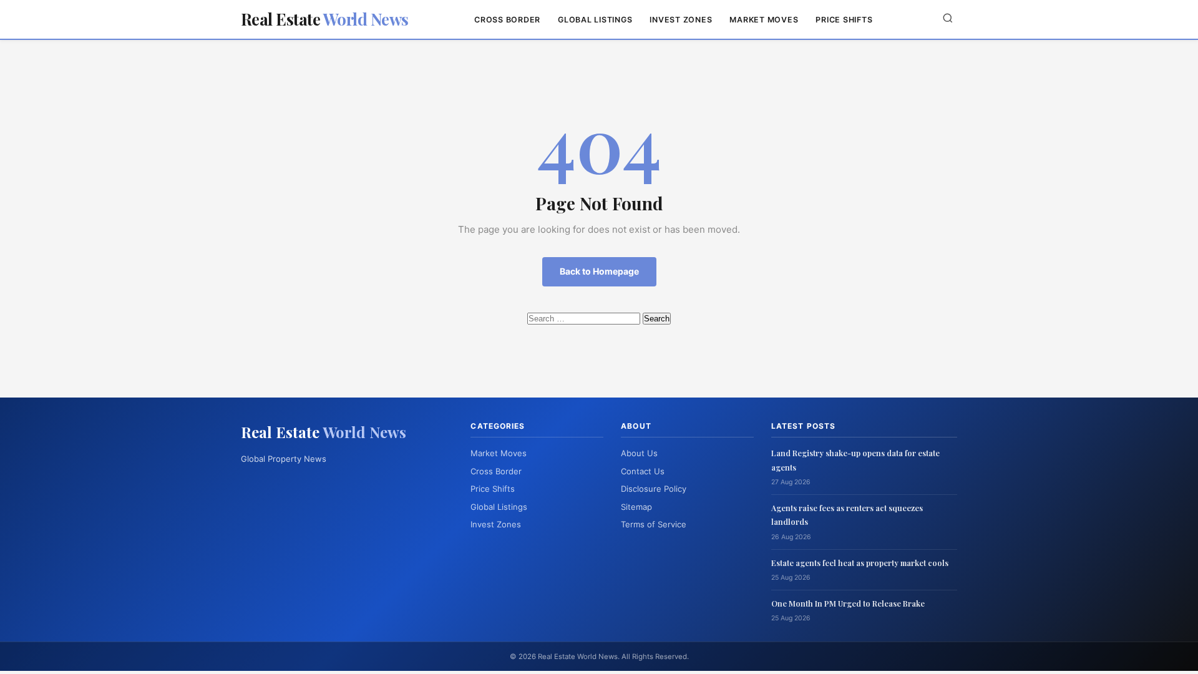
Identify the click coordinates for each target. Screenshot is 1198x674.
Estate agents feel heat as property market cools (859, 562)
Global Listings (595, 19)
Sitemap (636, 507)
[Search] (947, 19)
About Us (639, 453)
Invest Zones (681, 19)
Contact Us (643, 471)
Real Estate (325, 19)
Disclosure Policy (653, 489)
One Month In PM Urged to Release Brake (848, 603)
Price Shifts (844, 19)
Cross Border (507, 19)
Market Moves (763, 19)
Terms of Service (653, 524)
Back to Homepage (599, 271)
